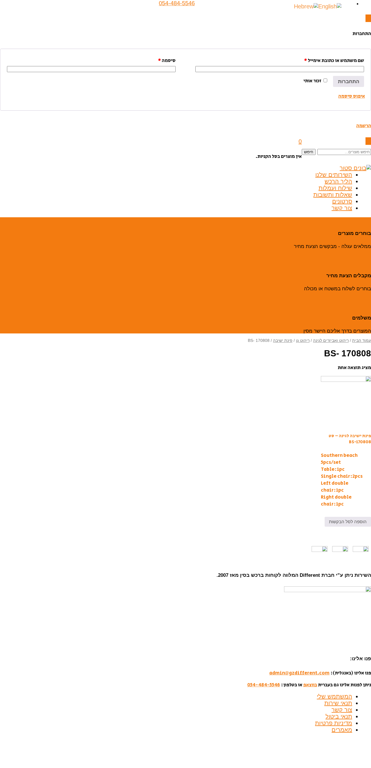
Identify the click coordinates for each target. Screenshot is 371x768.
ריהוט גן (303, 340)
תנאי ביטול (338, 716)
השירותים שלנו (333, 175)
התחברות (348, 81)
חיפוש (308, 152)
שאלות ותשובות (332, 194)
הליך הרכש (338, 181)
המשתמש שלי (334, 696)
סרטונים (342, 201)
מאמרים (342, 730)
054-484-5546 (263, 684)
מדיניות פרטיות (333, 723)
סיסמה (167, 60)
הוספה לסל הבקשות (348, 521)
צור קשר (342, 208)
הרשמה (363, 125)
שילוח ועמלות (335, 188)
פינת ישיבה (282, 340)
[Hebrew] (306, 6)
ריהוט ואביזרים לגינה (331, 340)
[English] (329, 6)
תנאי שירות (338, 703)
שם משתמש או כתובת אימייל (334, 60)
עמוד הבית (361, 340)
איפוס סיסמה (351, 96)
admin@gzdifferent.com (299, 673)
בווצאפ (310, 684)
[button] (368, 18)
